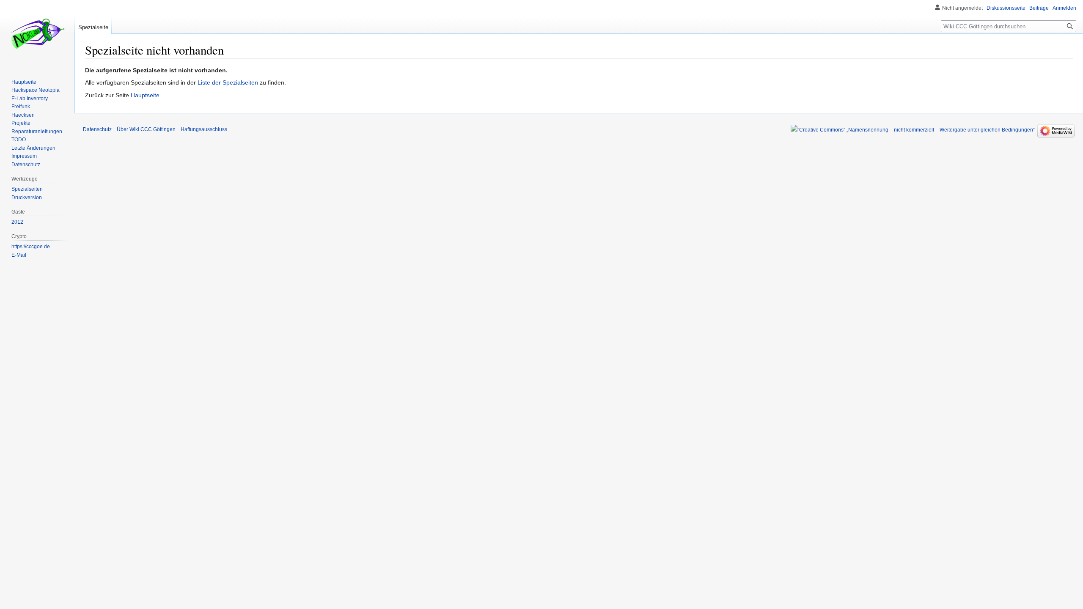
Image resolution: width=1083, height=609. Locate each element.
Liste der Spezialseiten (228, 82)
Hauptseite (145, 95)
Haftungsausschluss (204, 129)
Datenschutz (97, 129)
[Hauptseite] (37, 34)
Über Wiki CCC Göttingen (146, 129)
